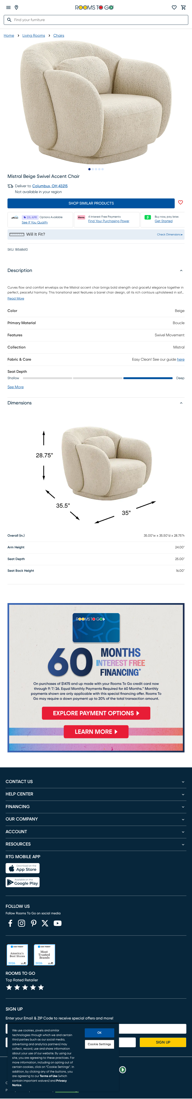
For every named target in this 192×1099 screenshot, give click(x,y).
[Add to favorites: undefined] (181, 202)
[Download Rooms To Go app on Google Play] (23, 882)
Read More (15, 298)
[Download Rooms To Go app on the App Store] (23, 868)
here (181, 359)
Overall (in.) (16, 535)
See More (15, 387)
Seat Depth (16, 559)
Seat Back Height (20, 570)
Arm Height (15, 547)
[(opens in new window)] (10, 923)
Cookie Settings (99, 1044)
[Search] (8, 20)
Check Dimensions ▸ (170, 234)
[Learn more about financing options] (96, 738)
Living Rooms (33, 35)
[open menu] (8, 7)
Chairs (58, 35)
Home (9, 35)
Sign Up (163, 1042)
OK (99, 1032)
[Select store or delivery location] (16, 7)
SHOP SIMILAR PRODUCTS (91, 203)
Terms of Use (49, 1076)
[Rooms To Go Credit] (96, 663)
